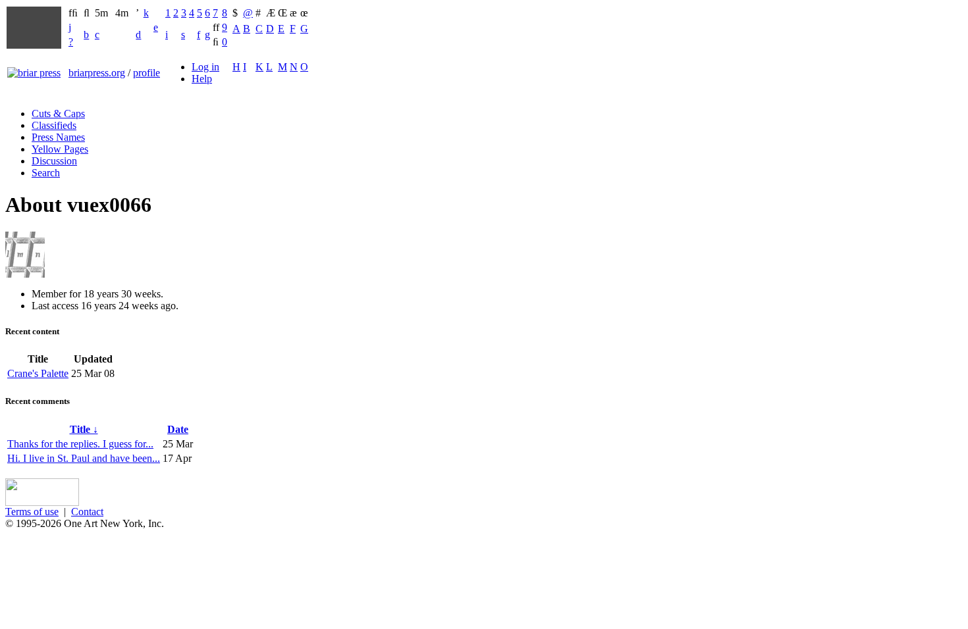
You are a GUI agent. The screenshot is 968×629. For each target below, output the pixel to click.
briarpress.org (96, 72)
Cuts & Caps (58, 113)
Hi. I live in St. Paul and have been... (83, 458)
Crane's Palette (37, 373)
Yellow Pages (60, 149)
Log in (205, 66)
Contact (87, 511)
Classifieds (54, 125)
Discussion (54, 160)
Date (177, 429)
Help (202, 78)
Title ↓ (84, 429)
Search (46, 172)
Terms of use (32, 511)
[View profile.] (25, 274)
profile (146, 72)
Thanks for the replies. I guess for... (80, 443)
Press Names (58, 137)
